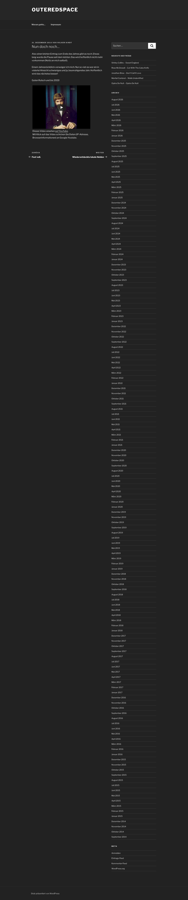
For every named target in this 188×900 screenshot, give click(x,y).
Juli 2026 (115, 105)
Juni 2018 (115, 605)
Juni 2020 (115, 481)
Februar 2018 (117, 625)
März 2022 (116, 373)
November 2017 (118, 641)
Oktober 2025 (117, 151)
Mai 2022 (115, 362)
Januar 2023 (117, 321)
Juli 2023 (115, 290)
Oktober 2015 (117, 770)
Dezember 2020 (118, 450)
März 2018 (116, 620)
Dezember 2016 (118, 697)
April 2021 (115, 429)
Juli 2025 (115, 166)
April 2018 (116, 615)
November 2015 (118, 764)
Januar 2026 (117, 135)
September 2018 (118, 589)
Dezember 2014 (118, 821)
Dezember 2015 (118, 759)
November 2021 (118, 393)
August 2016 (117, 718)
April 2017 (115, 677)
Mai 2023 (115, 300)
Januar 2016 (116, 754)
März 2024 (116, 249)
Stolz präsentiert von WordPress (45, 893)
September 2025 (119, 156)
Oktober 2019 (117, 522)
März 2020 (116, 496)
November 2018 (118, 579)
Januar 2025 (117, 197)
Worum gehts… (39, 24)
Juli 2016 (115, 723)
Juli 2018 (115, 599)
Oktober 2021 (117, 398)
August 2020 (117, 471)
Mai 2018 (115, 610)
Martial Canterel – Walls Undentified (127, 78)
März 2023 (116, 311)
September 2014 (118, 837)
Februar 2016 (117, 749)
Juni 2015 (115, 790)
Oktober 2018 (117, 584)
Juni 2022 (115, 357)
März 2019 (116, 558)
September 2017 (118, 651)
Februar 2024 (117, 254)
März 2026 (116, 125)
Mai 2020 (115, 486)
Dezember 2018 (118, 574)
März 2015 (116, 806)
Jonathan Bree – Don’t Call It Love (126, 73)
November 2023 (118, 269)
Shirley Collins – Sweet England (125, 62)
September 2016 (118, 713)
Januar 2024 (117, 259)
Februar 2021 (117, 440)
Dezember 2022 (118, 326)
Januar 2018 (116, 630)
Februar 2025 (117, 192)
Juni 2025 (115, 172)
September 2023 (119, 280)
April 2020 (116, 491)
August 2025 (117, 161)
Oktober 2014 (117, 832)
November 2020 (118, 455)
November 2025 (118, 146)
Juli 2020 (115, 476)
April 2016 (116, 739)
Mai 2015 (115, 795)
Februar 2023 (117, 316)
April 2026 (116, 120)
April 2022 (116, 367)
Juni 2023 (115, 295)
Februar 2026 (117, 130)
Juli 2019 (115, 538)
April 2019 (116, 553)
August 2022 (117, 347)
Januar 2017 (116, 692)
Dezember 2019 (118, 512)
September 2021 (118, 403)
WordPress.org (118, 868)
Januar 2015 (116, 816)
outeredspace (55, 10)
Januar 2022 (116, 383)
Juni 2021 (115, 419)
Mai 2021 (115, 424)
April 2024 (116, 244)
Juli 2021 (115, 414)
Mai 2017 (115, 672)
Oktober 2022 (117, 336)
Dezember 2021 (118, 388)
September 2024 (119, 218)
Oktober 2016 (117, 708)
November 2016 (118, 703)
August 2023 (117, 285)
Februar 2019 (117, 563)
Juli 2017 (115, 661)
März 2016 (116, 744)
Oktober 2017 (117, 646)
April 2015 (116, 800)
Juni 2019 (115, 543)
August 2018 (117, 594)
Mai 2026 (115, 115)
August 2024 (117, 223)
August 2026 (117, 99)
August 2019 (117, 532)
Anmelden (116, 853)
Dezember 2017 (118, 636)
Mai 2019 (115, 548)
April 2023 (116, 306)
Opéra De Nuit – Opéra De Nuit (124, 83)
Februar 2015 (117, 811)
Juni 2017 (115, 666)
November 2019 (118, 517)
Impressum (56, 24)
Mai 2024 (115, 239)
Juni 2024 (115, 233)
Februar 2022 (117, 378)
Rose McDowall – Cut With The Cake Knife (130, 68)
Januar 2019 (116, 569)
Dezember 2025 (118, 141)
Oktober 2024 (117, 213)
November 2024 (118, 208)
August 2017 (117, 656)
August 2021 (117, 409)
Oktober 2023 (117, 275)
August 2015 (117, 780)
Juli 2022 (115, 352)
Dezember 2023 (118, 264)
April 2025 (116, 182)
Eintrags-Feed (117, 858)
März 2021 (116, 435)
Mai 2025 (115, 177)
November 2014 (118, 826)
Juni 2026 (115, 110)
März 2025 (116, 187)
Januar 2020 (117, 507)
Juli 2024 (115, 228)
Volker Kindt (64, 43)
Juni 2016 (115, 728)
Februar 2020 (117, 502)
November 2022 (118, 331)
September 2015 (118, 775)
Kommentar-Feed (119, 863)
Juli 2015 (115, 785)
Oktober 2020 (117, 460)
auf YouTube (61, 131)
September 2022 (118, 342)
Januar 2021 (116, 445)
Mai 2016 (115, 733)
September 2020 (119, 465)
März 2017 (116, 682)
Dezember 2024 (118, 202)
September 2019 (118, 527)
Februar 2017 (117, 687)
